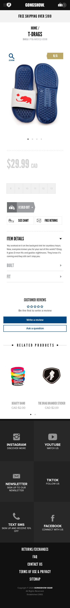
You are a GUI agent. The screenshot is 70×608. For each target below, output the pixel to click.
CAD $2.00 (18, 408)
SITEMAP (35, 579)
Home (34, 28)
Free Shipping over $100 (35, 16)
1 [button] (28, 139)
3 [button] (37, 139)
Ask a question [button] (35, 328)
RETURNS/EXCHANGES (35, 549)
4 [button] (41, 139)
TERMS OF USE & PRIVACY (35, 571)
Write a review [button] (35, 320)
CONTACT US (35, 564)
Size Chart (23, 220)
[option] (35, 92)
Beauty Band (18, 403)
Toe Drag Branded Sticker (51, 403)
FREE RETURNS (51, 220)
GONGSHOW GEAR (43, 588)
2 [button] (33, 139)
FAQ (35, 556)
